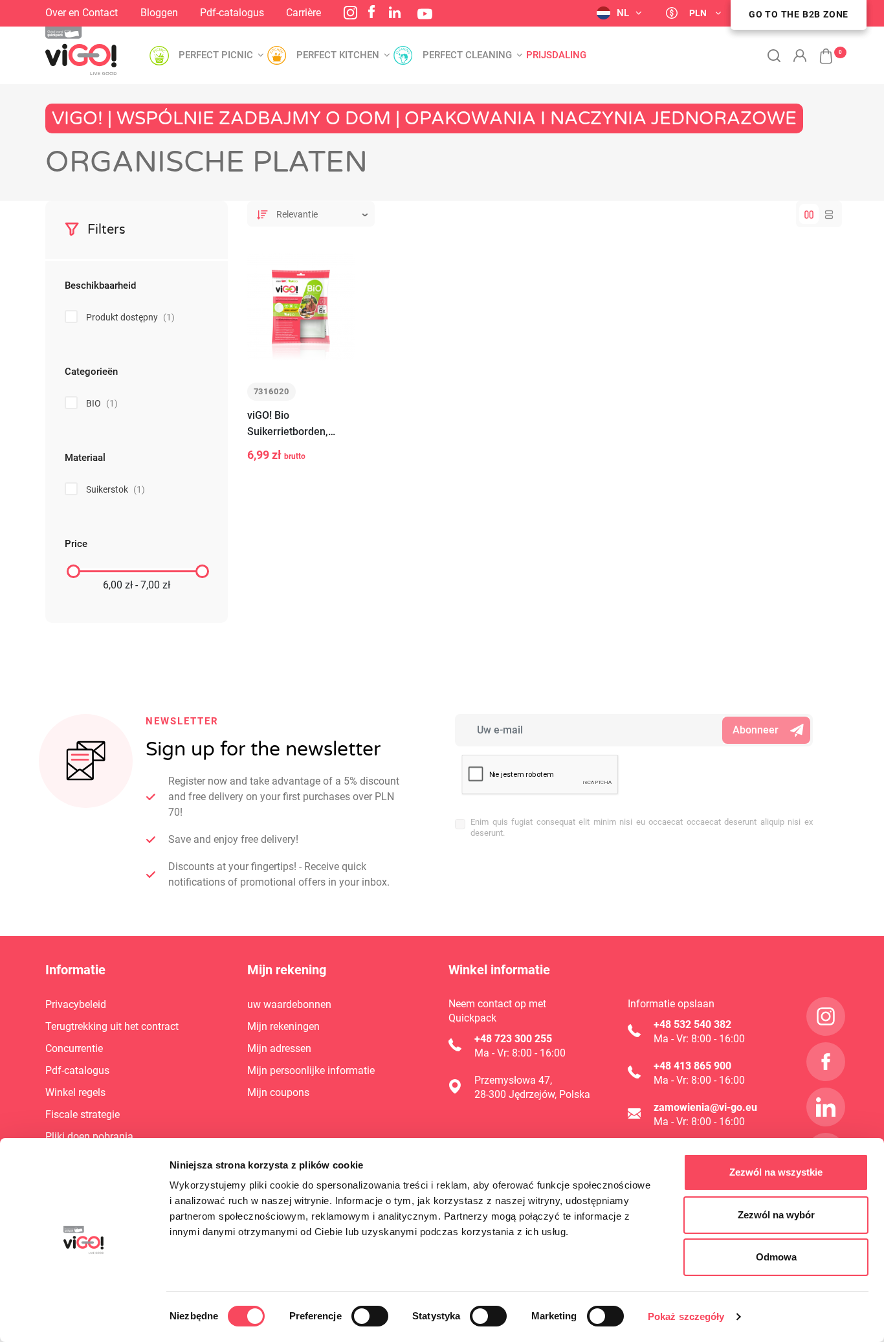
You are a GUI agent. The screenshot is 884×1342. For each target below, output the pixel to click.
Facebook (371, 11)
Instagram (350, 12)
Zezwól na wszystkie (776, 1172)
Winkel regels (75, 1092)
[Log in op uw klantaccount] (800, 56)
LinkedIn (395, 12)
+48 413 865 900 (692, 1066)
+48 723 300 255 (513, 1039)
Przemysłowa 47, (513, 1080)
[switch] (369, 1316)
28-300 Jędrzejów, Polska (532, 1094)
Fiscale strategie (82, 1114)
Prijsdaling (556, 55)
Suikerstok (115, 489)
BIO (102, 403)
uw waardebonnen (289, 1004)
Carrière (303, 12)
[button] (819, 49)
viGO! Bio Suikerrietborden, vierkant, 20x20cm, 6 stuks (295, 424)
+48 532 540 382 (692, 1024)
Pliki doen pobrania (89, 1136)
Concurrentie (74, 1048)
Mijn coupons (278, 1092)
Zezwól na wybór (776, 1214)
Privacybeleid (75, 1004)
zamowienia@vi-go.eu (705, 1107)
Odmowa (776, 1256)
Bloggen (159, 12)
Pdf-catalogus (232, 12)
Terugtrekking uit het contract (112, 1026)
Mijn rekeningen (283, 1026)
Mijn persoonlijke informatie (311, 1070)
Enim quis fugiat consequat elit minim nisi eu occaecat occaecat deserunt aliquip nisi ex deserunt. (641, 827)
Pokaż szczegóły (686, 1316)
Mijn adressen (279, 1048)
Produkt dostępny (130, 317)
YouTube (424, 13)
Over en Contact (81, 12)
